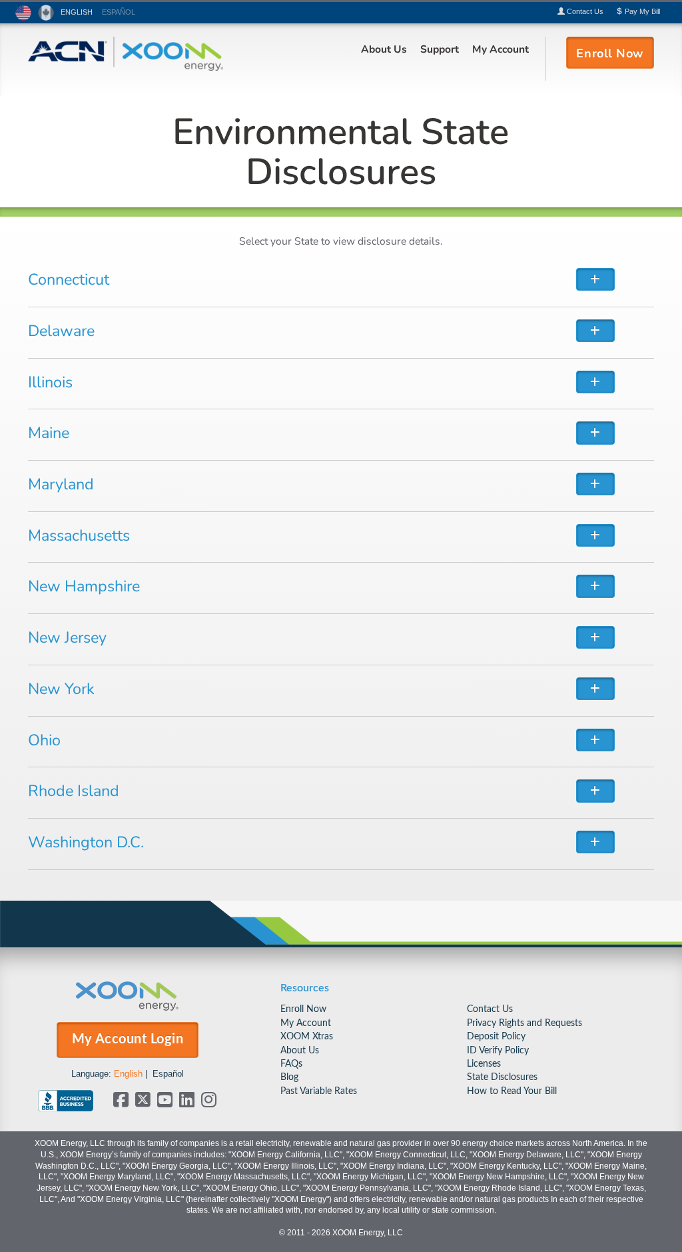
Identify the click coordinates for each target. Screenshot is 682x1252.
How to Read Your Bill (512, 1091)
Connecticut (68, 279)
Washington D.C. (86, 841)
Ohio (44, 739)
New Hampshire (84, 585)
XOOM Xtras (306, 1036)
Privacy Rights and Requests (524, 1023)
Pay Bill (641, 11)
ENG (77, 12)
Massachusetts (79, 535)
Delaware (61, 330)
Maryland (61, 483)
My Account (500, 48)
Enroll (609, 53)
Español (168, 1074)
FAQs (291, 1064)
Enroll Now (303, 1009)
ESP (118, 12)
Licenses (484, 1064)
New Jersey (67, 637)
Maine (48, 432)
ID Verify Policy (498, 1050)
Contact (584, 11)
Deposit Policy (496, 1036)
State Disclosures (502, 1077)
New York (61, 688)
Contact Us (490, 1009)
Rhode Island (73, 790)
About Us (384, 48)
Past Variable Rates (318, 1091)
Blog (289, 1077)
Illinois (50, 381)
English (128, 1074)
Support (439, 48)
